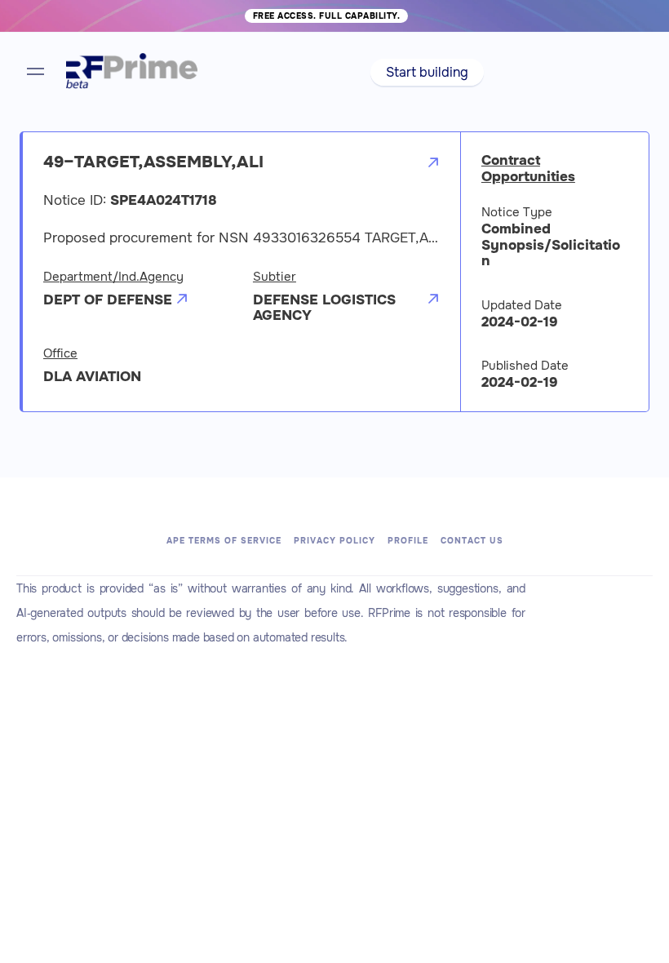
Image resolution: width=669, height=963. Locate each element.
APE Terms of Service (223, 540)
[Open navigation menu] (35, 71)
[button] (427, 72)
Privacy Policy (334, 540)
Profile (408, 540)
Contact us (472, 540)
